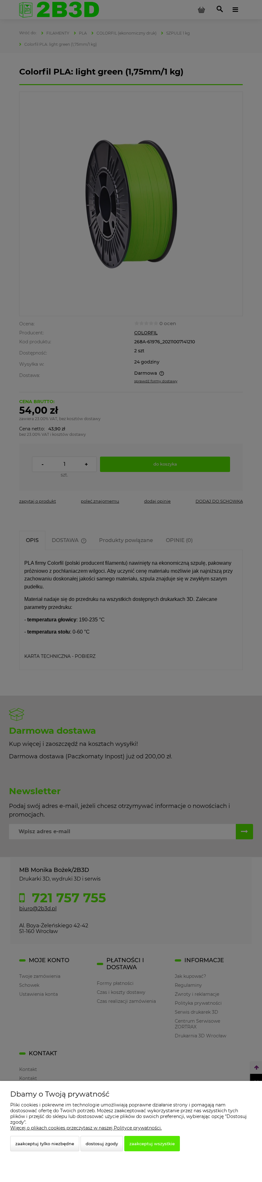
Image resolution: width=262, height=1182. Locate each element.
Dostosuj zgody (102, 1143)
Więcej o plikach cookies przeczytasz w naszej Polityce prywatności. (86, 1128)
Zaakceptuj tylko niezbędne (44, 1143)
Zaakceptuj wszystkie (152, 1143)
